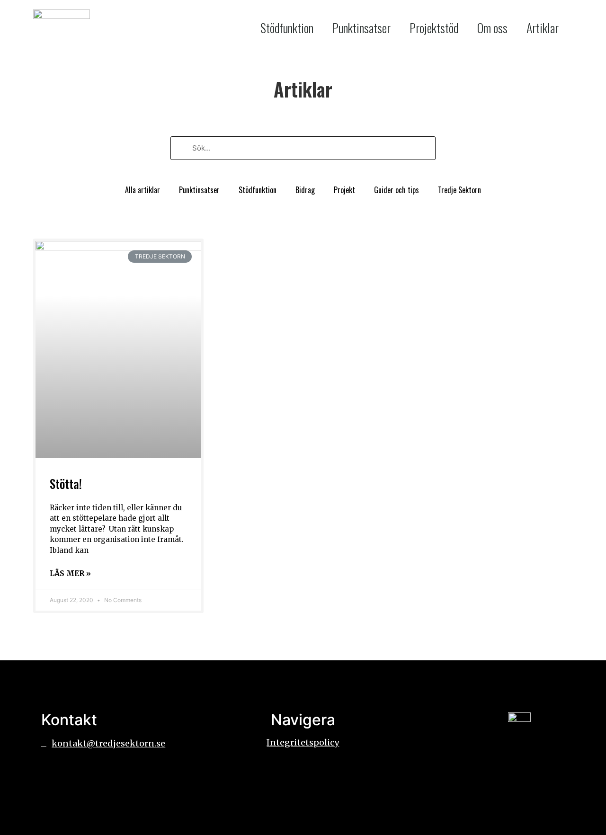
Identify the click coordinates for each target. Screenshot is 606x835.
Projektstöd (434, 27)
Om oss (492, 27)
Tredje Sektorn (459, 189)
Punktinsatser (361, 27)
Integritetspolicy (303, 742)
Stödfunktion (286, 27)
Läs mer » (70, 573)
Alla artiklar (142, 189)
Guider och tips (396, 189)
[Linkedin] (79, 771)
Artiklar (542, 27)
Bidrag (305, 189)
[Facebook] (53, 771)
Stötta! (66, 483)
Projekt (344, 189)
